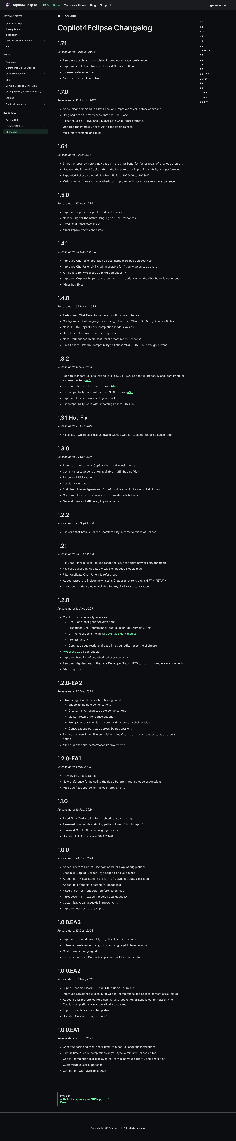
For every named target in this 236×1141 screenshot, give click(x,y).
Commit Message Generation (21, 85)
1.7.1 (200, 17)
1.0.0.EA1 (203, 102)
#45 (114, 386)
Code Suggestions (15, 73)
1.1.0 (201, 83)
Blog (93, 5)
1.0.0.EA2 (204, 97)
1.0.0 (201, 88)
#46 (88, 380)
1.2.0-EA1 (204, 78)
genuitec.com (219, 5)
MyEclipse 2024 (73, 651)
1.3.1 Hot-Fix (205, 50)
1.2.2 (201, 60)
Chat (8, 79)
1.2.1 (201, 64)
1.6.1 (201, 27)
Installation (11, 34)
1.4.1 (201, 36)
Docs (56, 5)
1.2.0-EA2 (204, 74)
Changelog (11, 131)
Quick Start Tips (14, 23)
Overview (11, 62)
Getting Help (12, 120)
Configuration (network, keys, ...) (23, 91)
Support (105, 5)
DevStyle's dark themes (121, 633)
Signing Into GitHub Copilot (20, 67)
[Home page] (59, 15)
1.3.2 (201, 45)
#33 (130, 392)
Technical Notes (14, 126)
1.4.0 (201, 41)
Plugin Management (16, 104)
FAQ (46, 5)
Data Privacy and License (19, 40)
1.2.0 (201, 69)
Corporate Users (75, 5)
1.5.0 (201, 31)
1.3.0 (201, 55)
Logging (10, 97)
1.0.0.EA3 (204, 92)
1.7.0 (201, 22)
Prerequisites (13, 29)
